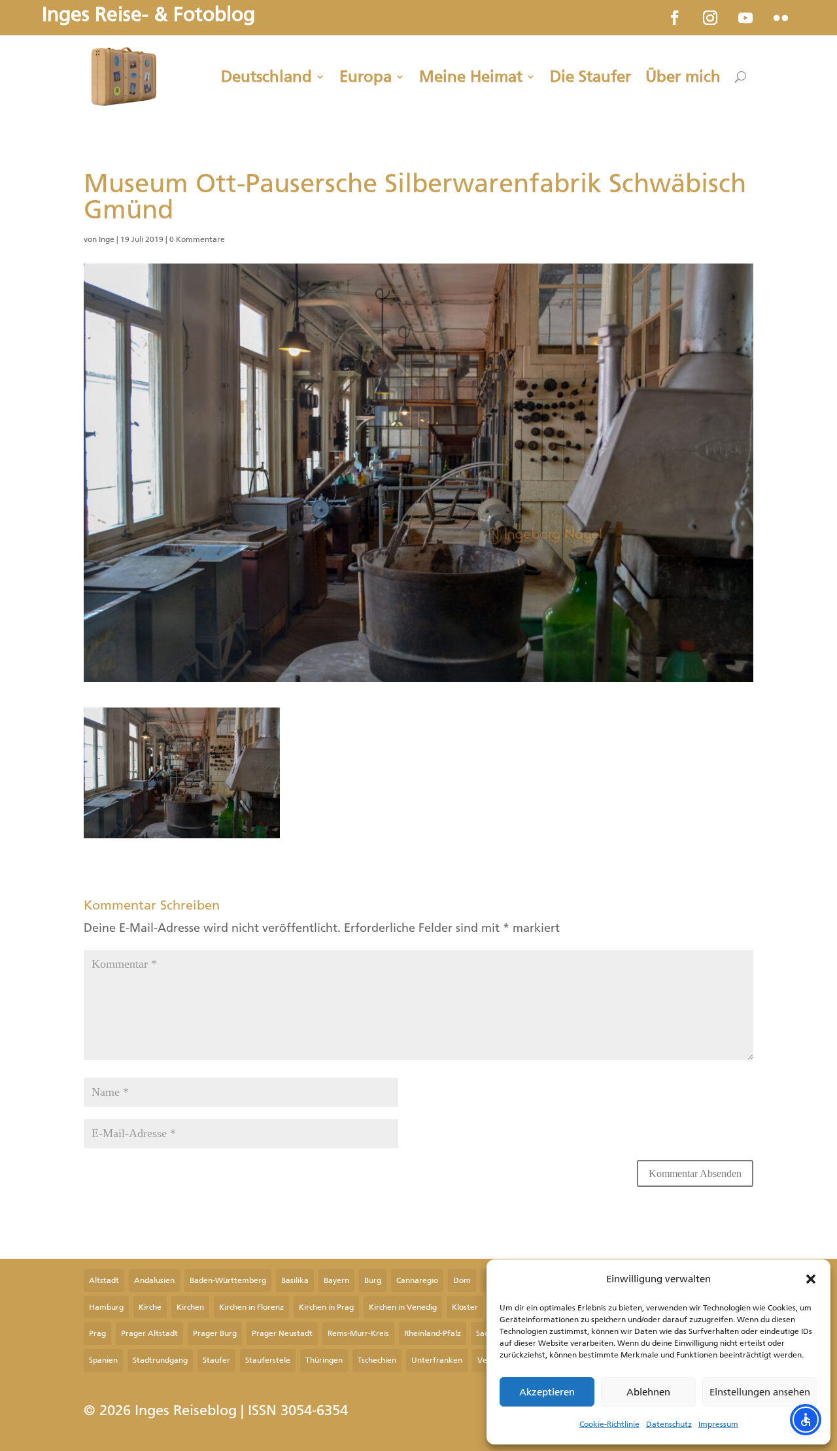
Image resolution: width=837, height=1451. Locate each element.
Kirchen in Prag (326, 1307)
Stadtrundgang (160, 1360)
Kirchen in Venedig (403, 1307)
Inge (106, 239)
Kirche (150, 1307)
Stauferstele (267, 1360)
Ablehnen (648, 1392)
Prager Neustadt (282, 1333)
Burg (372, 1280)
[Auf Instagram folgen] (710, 17)
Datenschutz (669, 1424)
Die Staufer (590, 76)
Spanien (103, 1360)
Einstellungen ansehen (759, 1392)
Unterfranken (436, 1360)
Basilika (295, 1280)
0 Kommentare (197, 239)
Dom (462, 1280)
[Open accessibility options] (805, 1419)
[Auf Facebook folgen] (674, 17)
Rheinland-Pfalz (432, 1333)
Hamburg (106, 1307)
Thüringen (324, 1360)
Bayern (336, 1280)
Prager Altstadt (149, 1333)
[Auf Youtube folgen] (745, 17)
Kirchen (190, 1307)
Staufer (216, 1360)
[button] (810, 1279)
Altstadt (104, 1280)
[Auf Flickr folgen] (780, 17)
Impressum (718, 1424)
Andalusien (154, 1280)
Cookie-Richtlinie (609, 1424)
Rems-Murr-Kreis (358, 1333)
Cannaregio (417, 1280)
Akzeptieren (547, 1392)
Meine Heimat (470, 76)
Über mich (683, 76)
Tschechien (377, 1360)
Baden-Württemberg (228, 1280)
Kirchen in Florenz (251, 1307)
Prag (97, 1333)
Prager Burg (215, 1333)
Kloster (465, 1307)
